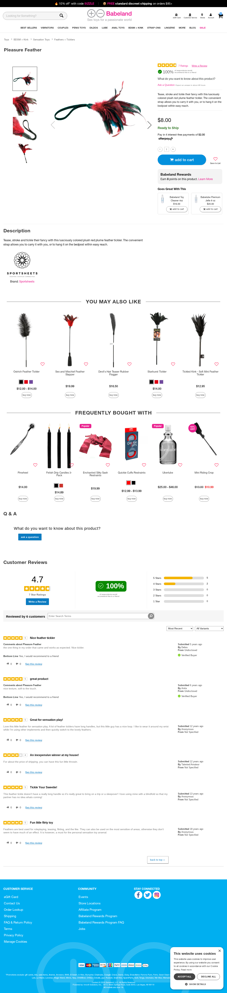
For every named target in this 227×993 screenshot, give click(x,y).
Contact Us (12, 903)
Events (83, 897)
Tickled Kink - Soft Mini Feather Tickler (200, 373)
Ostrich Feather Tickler (26, 371)
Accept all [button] (185, 976)
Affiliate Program (90, 909)
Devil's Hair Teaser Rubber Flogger (113, 373)
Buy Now (27, 395)
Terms (8, 929)
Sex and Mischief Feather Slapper (70, 373)
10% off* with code (74, 3)
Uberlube (167, 472)
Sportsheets (26, 281)
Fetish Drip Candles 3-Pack (59, 474)
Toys (6, 39)
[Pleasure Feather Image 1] (101, 109)
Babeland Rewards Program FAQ (101, 922)
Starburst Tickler (157, 371)
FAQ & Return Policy (18, 922)
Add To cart (184, 160)
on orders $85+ (137, 3)
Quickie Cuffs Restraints (131, 472)
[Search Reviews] (151, 616)
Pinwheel (23, 472)
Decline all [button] (208, 976)
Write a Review (199, 66)
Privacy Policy (13, 935)
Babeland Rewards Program (98, 916)
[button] (149, 125)
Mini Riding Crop (204, 472)
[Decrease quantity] (160, 149)
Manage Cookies (15, 941)
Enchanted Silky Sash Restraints (95, 474)
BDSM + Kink (21, 39)
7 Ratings (183, 66)
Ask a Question (166, 84)
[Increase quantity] (173, 149)
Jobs (82, 929)
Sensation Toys (41, 39)
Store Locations (90, 903)
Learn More (205, 179)
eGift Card (11, 897)
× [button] (219, 951)
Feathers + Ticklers (64, 39)
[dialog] (196, 968)
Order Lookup (13, 909)
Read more (186, 969)
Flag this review (33, 663)
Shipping (10, 916)
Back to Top (156, 859)
